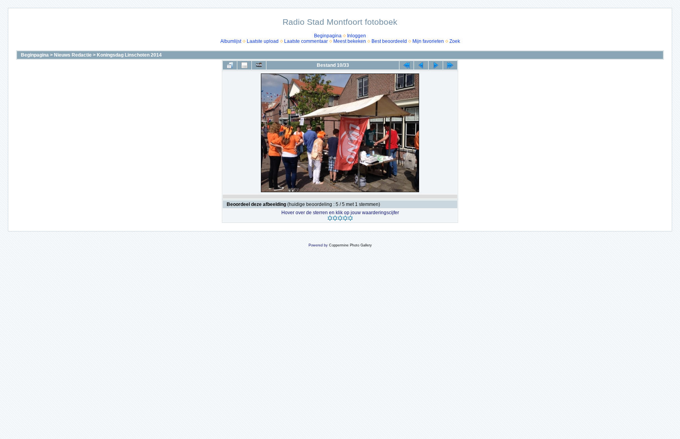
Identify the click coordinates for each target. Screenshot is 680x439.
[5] (350, 218)
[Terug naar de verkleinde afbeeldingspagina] (230, 65)
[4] (345, 218)
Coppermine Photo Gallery (350, 245)
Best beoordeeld (389, 41)
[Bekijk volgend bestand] (436, 65)
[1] (330, 218)
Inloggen (356, 36)
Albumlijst (230, 41)
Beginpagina (328, 36)
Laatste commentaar (306, 41)
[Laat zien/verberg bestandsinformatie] (244, 65)
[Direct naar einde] (450, 65)
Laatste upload (263, 41)
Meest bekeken (349, 41)
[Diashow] (259, 65)
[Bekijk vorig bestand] (421, 65)
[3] (340, 218)
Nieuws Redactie (73, 55)
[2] (335, 218)
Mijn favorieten (428, 41)
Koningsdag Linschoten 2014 (129, 55)
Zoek (454, 41)
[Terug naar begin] (406, 65)
